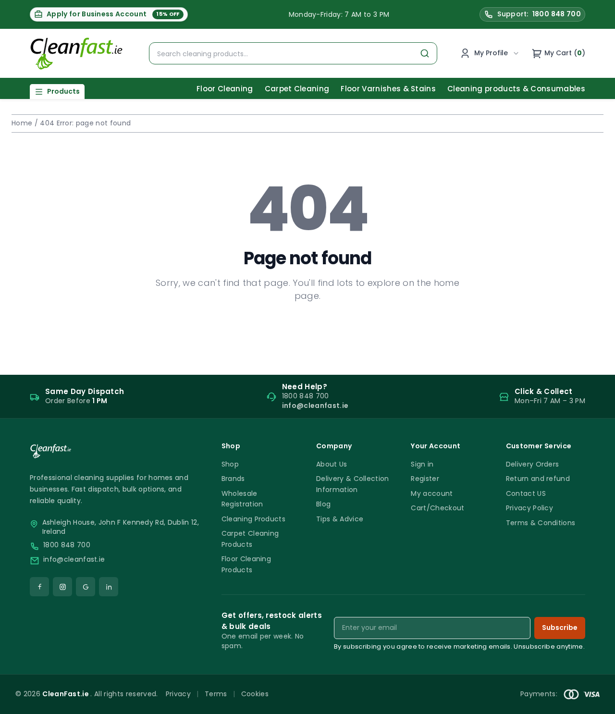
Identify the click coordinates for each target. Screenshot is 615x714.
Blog (323, 504)
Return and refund (538, 478)
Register (425, 478)
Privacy (178, 694)
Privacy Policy (529, 508)
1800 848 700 (66, 545)
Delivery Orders (532, 464)
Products (63, 91)
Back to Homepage (307, 327)
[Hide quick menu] (427, 680)
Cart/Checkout (437, 508)
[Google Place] (85, 586)
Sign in (422, 464)
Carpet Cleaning (297, 89)
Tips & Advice (339, 519)
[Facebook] (39, 586)
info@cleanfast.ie (74, 559)
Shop (230, 464)
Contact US (526, 493)
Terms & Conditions (541, 523)
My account (432, 493)
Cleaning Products (253, 519)
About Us (331, 464)
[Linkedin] (108, 586)
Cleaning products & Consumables (516, 89)
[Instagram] (62, 586)
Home (22, 123)
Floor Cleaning (225, 89)
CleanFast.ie (66, 694)
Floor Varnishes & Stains (388, 89)
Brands (233, 478)
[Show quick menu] (595, 702)
